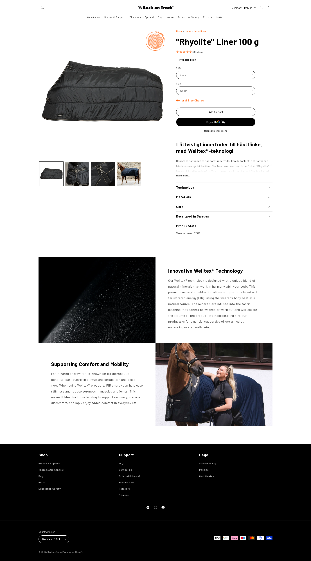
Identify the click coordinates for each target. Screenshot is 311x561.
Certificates (206, 476)
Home (179, 31)
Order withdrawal (129, 476)
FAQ (121, 463)
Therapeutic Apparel (51, 469)
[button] (42, 8)
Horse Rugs (200, 31)
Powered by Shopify (72, 552)
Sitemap (124, 495)
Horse (188, 31)
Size (178, 83)
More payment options (215, 130)
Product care (127, 482)
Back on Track (55, 552)
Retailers (124, 488)
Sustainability (207, 463)
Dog (41, 476)
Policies (204, 469)
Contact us (125, 469)
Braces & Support (49, 463)
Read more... (183, 175)
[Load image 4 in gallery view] (129, 174)
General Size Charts (190, 100)
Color (179, 67)
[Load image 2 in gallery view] (77, 174)
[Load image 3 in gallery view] (103, 174)
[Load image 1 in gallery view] (51, 174)
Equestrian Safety (50, 488)
